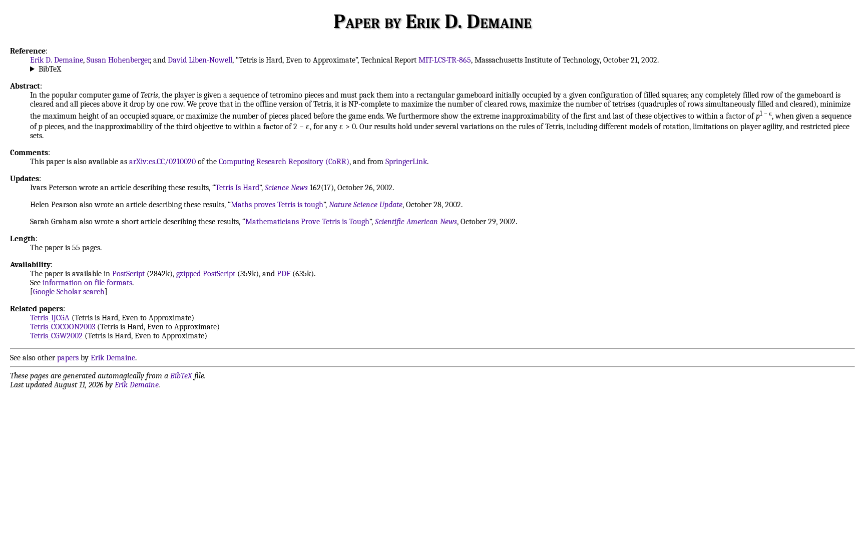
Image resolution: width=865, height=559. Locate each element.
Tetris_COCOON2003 (62, 326)
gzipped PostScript (205, 273)
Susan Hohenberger (118, 60)
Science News (286, 187)
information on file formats (87, 282)
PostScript (128, 273)
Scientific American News (416, 221)
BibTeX (50, 69)
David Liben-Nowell (200, 60)
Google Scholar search (69, 291)
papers (68, 357)
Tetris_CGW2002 (56, 335)
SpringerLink (406, 161)
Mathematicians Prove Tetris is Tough (307, 221)
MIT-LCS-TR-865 (444, 60)
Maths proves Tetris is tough (277, 204)
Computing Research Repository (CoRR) (284, 161)
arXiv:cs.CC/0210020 (162, 161)
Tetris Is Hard (237, 187)
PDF (283, 273)
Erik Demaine (113, 357)
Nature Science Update (365, 204)
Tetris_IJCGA (50, 317)
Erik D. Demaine (56, 60)
